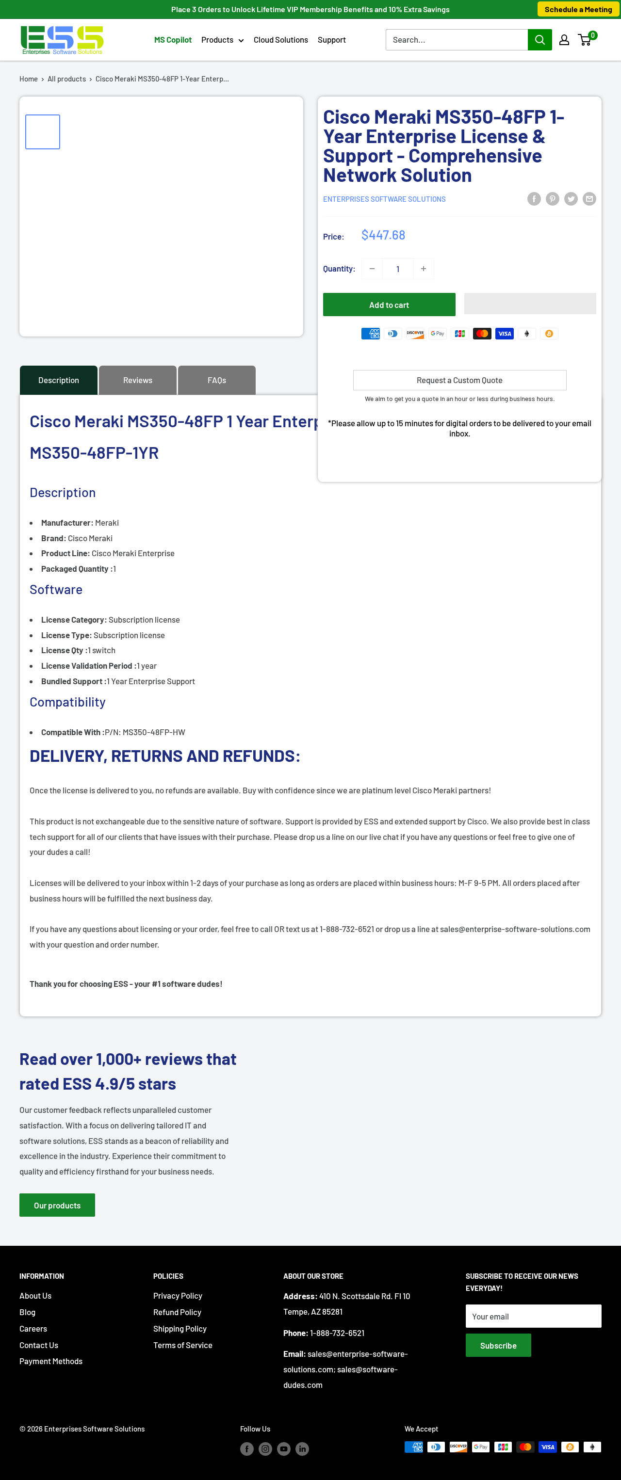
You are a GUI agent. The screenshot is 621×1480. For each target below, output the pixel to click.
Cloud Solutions (281, 39)
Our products (57, 1205)
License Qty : (64, 650)
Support (332, 39)
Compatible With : (73, 732)
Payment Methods (50, 1361)
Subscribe (498, 1345)
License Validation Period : (89, 665)
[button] (584, 40)
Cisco (76, 553)
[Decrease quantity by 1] (372, 268)
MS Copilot (173, 39)
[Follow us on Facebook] (247, 1448)
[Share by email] (589, 198)
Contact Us (38, 1345)
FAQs (217, 380)
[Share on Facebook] (534, 198)
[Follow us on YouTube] (284, 1448)
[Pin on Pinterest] (552, 198)
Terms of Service (182, 1345)
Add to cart (389, 304)
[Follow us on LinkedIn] (302, 1448)
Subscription (97, 619)
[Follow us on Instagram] (265, 1448)
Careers (33, 1328)
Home (28, 78)
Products (217, 39)
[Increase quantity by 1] (423, 268)
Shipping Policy (180, 1328)
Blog (27, 1312)
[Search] (540, 39)
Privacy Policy (177, 1295)
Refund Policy (177, 1312)
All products (67, 78)
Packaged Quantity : (77, 568)
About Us (35, 1295)
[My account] (564, 39)
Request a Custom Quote (460, 380)
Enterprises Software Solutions (384, 198)
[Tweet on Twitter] (571, 198)
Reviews (137, 380)
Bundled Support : (74, 681)
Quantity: (339, 268)
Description (58, 380)
